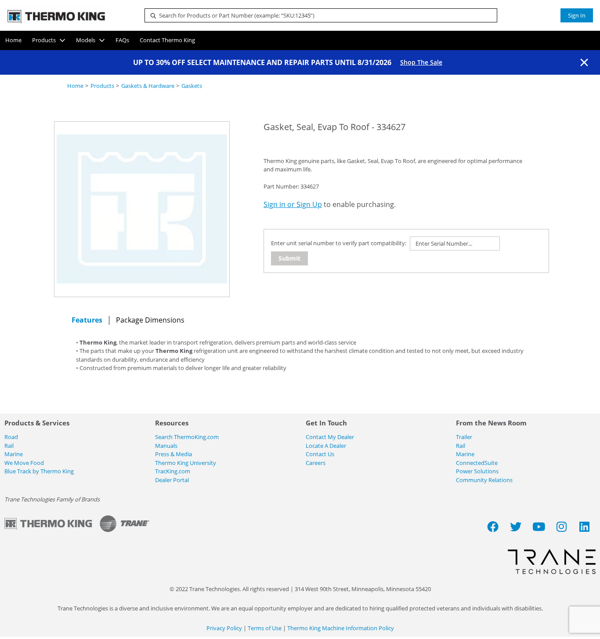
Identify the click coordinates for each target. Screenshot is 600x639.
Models (85, 40)
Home (13, 40)
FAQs (122, 40)
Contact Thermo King (167, 40)
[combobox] (317, 15)
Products (44, 40)
